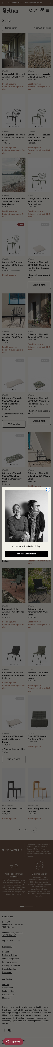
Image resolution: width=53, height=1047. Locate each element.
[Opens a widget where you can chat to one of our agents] (13, 1042)
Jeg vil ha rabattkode (26, 554)
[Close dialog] (48, 490)
